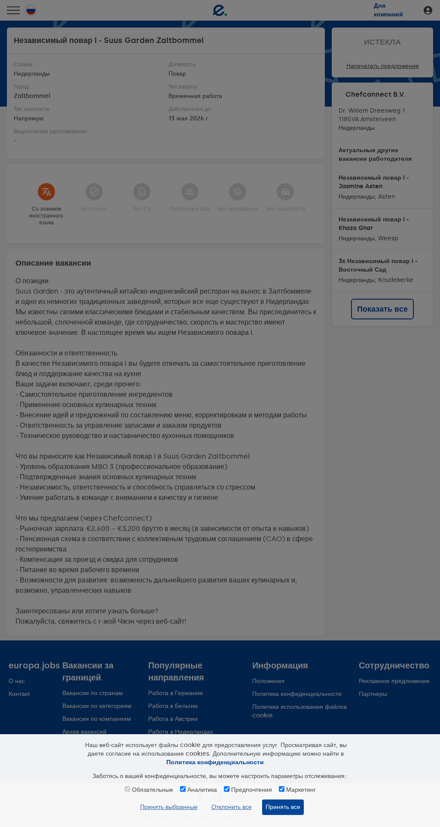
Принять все (283, 807)
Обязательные (152, 789)
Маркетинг (301, 789)
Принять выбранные (169, 807)
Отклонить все (231, 807)
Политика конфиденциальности (215, 762)
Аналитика (202, 789)
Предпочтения (251, 789)
